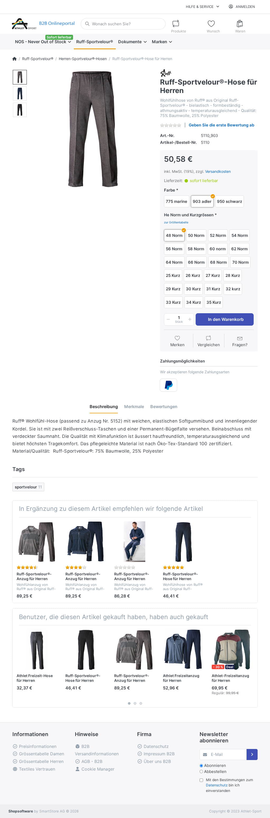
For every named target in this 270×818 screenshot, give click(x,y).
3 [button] (140, 703)
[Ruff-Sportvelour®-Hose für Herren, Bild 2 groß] (20, 93)
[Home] (14, 58)
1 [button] (129, 703)
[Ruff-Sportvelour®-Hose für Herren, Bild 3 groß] (20, 110)
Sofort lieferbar (59, 37)
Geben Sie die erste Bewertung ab (221, 125)
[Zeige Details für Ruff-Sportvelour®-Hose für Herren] (183, 541)
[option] (91, 129)
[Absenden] (252, 754)
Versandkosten (218, 171)
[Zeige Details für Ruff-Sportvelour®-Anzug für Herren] (37, 541)
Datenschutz (217, 785)
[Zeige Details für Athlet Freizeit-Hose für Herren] (37, 649)
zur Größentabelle (176, 222)
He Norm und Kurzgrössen (189, 214)
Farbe (169, 190)
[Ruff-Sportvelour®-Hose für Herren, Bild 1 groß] (20, 77)
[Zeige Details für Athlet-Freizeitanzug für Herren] (232, 649)
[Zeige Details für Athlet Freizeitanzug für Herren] (183, 649)
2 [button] (135, 703)
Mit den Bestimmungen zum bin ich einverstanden (229, 785)
